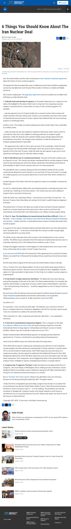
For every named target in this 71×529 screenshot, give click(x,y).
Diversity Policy (45, 524)
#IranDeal (11, 296)
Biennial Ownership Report (60, 518)
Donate (63, 3)
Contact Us (58, 522)
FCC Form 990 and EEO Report (60, 513)
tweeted (64, 293)
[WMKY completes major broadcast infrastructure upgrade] (8, 494)
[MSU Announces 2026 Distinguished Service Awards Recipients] (8, 483)
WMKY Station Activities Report (31, 523)
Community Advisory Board (32, 518)
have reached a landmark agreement (53, 78)
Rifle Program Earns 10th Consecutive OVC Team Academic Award (36, 468)
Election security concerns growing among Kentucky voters (34, 431)
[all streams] (68, 9)
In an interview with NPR (12, 253)
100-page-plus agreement (31, 95)
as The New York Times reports (17, 377)
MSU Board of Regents (45, 519)
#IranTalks (49, 298)
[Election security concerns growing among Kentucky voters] (8, 434)
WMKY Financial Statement (31, 513)
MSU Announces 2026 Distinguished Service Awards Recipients (35, 479)
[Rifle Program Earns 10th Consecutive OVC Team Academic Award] (8, 471)
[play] (5, 9)
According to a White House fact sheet (17, 325)
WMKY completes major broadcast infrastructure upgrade (33, 491)
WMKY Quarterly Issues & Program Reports (46, 514)
